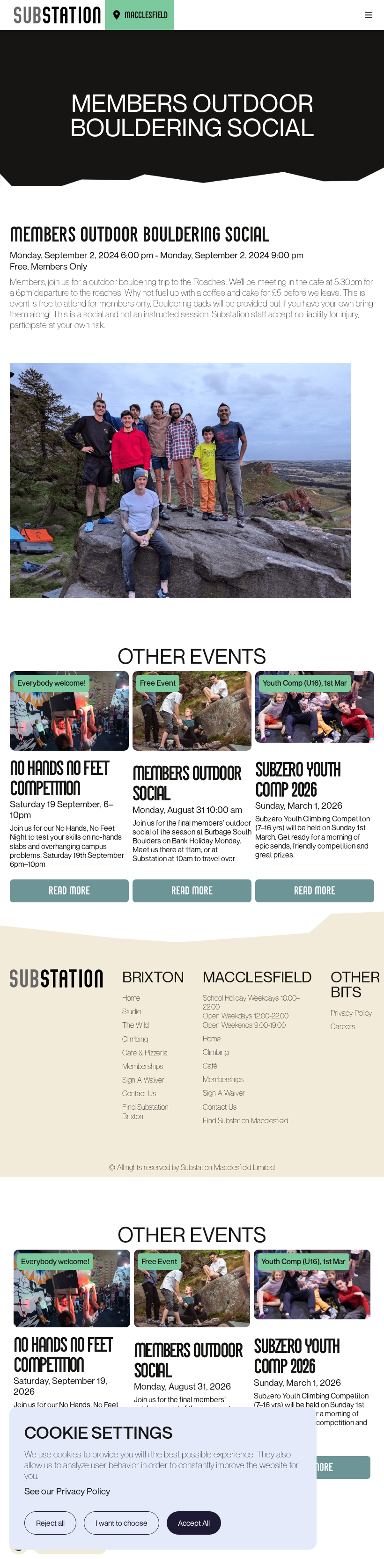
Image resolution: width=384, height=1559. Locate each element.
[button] (368, 15)
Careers (343, 1026)
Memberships (142, 1066)
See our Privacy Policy (67, 1491)
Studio (131, 1011)
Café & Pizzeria (145, 1052)
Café (210, 1065)
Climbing (135, 1039)
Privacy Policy (351, 1013)
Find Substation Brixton (145, 1111)
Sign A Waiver (143, 1080)
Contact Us (139, 1093)
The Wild (135, 1025)
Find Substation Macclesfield (245, 1120)
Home (131, 998)
